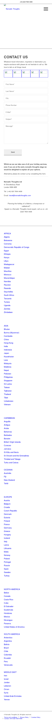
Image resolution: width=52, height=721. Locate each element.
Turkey (7, 575)
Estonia (7, 517)
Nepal (6, 370)
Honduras (8, 613)
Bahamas (8, 431)
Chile (6, 651)
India (6, 346)
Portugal (7, 562)
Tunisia (7, 301)
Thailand (7, 394)
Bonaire (7, 438)
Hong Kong (8, 342)
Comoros (8, 243)
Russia (7, 565)
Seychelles (8, 291)
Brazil (6, 647)
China (6, 339)
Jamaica (7, 448)
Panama (7, 623)
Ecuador (7, 658)
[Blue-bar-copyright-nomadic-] (26, 73)
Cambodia (8, 336)
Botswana (8, 240)
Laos (6, 360)
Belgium (7, 503)
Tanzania (7, 298)
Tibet (6, 397)
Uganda (7, 305)
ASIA (6, 325)
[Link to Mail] (46, 714)
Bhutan (7, 329)
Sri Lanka (8, 383)
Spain (6, 568)
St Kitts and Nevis (11, 452)
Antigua (7, 424)
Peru (6, 661)
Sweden (7, 572)
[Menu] (44, 9)
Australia (7, 473)
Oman (6, 689)
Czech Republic (10, 510)
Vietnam (7, 404)
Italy (5, 541)
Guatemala (8, 609)
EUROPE (8, 497)
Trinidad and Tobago (12, 459)
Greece (7, 531)
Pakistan (7, 373)
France (7, 524)
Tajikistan (8, 390)
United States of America (14, 626)
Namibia (7, 281)
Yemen (7, 699)
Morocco (7, 274)
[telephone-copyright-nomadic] (43, 73)
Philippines (8, 377)
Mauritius (7, 271)
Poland (7, 558)
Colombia (8, 654)
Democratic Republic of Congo (16, 247)
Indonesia (8, 349)
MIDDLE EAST (10, 672)
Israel (6, 679)
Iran (5, 675)
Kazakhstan (9, 356)
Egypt (6, 250)
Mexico (7, 616)
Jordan (7, 682)
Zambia (7, 308)
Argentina (8, 641)
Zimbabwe (8, 312)
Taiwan (7, 387)
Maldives (7, 366)
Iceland (7, 538)
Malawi (7, 267)
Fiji (5, 476)
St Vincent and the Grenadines (16, 455)
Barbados (8, 435)
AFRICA (7, 233)
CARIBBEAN (9, 418)
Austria (7, 500)
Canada (7, 596)
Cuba (6, 602)
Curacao (7, 445)
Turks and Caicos (11, 462)
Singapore (8, 380)
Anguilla (7, 421)
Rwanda (7, 288)
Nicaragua (8, 620)
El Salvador (8, 606)
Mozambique (9, 278)
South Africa (9, 295)
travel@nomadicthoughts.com (20, 195)
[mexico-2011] (17, 73)
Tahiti (6, 483)
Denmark (8, 514)
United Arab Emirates (13, 696)
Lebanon (7, 685)
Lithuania (7, 548)
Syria (6, 692)
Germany (8, 527)
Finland (7, 520)
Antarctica (8, 637)
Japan (6, 353)
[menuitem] (44, 9)
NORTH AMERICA (12, 589)
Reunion (7, 284)
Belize (6, 592)
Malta (6, 551)
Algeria (7, 236)
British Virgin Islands (12, 442)
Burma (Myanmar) (11, 332)
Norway (7, 555)
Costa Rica (8, 599)
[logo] (21, 9)
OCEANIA (8, 469)
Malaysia (7, 363)
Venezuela (8, 664)
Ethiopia (7, 254)
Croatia (7, 507)
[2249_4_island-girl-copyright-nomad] (8, 73)
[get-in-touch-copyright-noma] (34, 73)
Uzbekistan (8, 401)
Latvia (6, 544)
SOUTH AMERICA (12, 634)
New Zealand (9, 480)
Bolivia (6, 644)
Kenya (6, 257)
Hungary (7, 534)
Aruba (6, 428)
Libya (6, 260)
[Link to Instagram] (42, 714)
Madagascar (9, 264)
